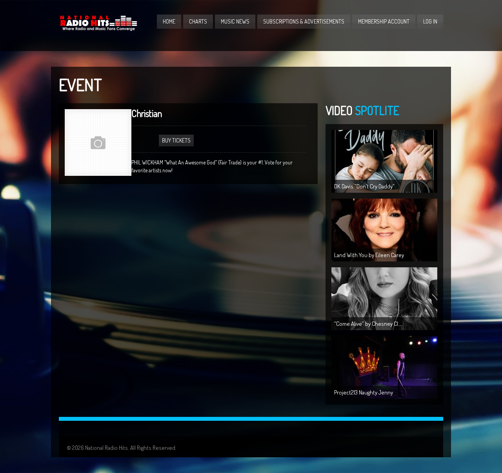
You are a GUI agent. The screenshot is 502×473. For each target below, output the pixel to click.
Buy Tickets (176, 140)
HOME (169, 21)
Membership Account (383, 21)
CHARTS (198, 21)
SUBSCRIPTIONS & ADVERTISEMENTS (303, 21)
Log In (430, 21)
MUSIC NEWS (235, 21)
